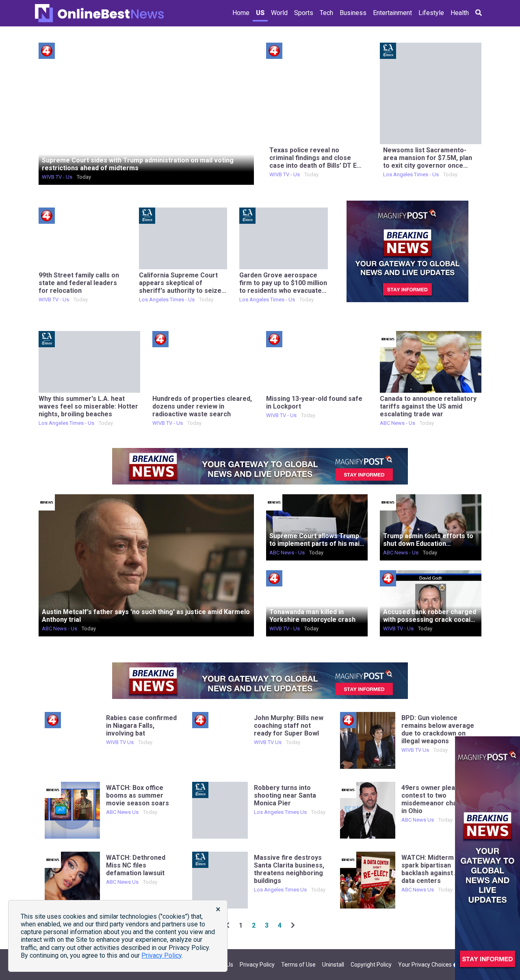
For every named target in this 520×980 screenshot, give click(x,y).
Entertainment (392, 13)
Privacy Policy (257, 964)
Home (240, 13)
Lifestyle (431, 13)
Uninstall (333, 964)
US (260, 13)
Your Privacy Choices (425, 964)
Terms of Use (298, 964)
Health (460, 13)
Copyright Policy (371, 964)
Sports (303, 13)
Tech (326, 13)
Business (353, 13)
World (279, 13)
